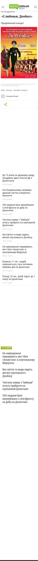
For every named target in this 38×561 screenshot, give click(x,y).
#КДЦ (3, 90)
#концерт (9, 90)
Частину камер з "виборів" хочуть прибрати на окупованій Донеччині (18, 222)
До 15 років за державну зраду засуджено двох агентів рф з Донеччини (18, 178)
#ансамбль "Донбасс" (20, 90)
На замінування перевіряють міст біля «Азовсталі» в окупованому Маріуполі (17, 249)
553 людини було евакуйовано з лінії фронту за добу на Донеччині (18, 207)
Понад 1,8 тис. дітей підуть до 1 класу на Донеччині (18, 278)
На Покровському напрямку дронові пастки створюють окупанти (17, 193)
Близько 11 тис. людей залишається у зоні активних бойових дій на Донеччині (17, 264)
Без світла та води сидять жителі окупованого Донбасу (17, 236)
